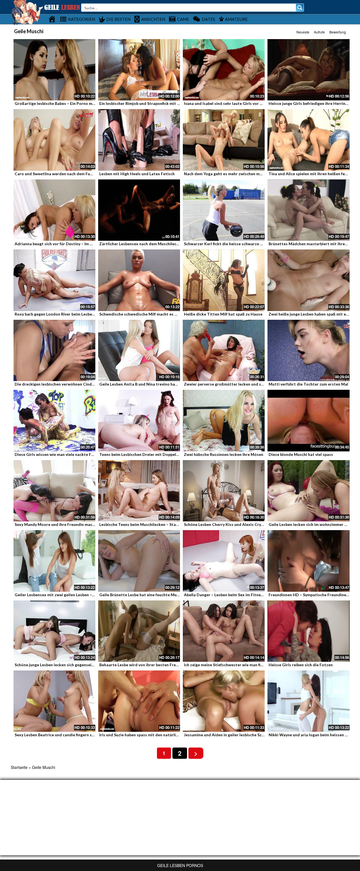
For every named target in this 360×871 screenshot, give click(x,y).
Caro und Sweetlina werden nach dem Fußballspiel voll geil (69, 173)
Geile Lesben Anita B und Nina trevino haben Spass (146, 384)
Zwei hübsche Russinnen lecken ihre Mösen (223, 454)
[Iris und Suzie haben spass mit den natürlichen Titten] (139, 701)
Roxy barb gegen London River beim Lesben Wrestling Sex (68, 314)
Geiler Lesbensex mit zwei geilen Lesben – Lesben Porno (66, 594)
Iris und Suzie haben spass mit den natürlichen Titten (148, 734)
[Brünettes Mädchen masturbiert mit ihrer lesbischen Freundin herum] (308, 210)
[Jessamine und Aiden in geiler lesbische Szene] (224, 701)
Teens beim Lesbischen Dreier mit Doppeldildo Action (149, 454)
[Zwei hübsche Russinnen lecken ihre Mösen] (224, 420)
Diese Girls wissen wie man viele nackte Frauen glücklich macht (73, 454)
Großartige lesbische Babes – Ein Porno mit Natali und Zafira (71, 103)
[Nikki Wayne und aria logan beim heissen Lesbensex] (308, 701)
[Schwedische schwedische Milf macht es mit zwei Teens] (139, 280)
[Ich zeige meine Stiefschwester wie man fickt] (224, 631)
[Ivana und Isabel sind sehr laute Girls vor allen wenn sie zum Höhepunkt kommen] (224, 69)
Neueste (302, 32)
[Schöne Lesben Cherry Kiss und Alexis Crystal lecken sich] (224, 490)
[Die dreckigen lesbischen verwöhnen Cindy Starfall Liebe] (54, 350)
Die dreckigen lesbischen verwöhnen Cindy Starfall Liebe (67, 384)
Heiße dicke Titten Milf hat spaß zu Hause (223, 314)
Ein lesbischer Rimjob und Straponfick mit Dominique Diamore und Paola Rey (170, 103)
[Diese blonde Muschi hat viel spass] (308, 420)
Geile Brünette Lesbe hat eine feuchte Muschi (141, 594)
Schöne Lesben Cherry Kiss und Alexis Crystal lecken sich (236, 524)
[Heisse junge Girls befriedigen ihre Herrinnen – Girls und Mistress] (308, 69)
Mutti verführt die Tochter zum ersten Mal (308, 384)
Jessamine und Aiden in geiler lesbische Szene (226, 734)
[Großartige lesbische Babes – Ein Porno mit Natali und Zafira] (54, 69)
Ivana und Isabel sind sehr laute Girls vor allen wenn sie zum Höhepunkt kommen (258, 103)
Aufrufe (319, 32)
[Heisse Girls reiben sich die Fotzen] (308, 631)
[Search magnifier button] (300, 8)
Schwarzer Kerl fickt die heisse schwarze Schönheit (231, 243)
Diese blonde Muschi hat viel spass (301, 454)
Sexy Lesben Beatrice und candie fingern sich (56, 734)
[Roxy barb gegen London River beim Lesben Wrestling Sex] (54, 280)
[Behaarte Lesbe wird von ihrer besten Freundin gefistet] (139, 631)
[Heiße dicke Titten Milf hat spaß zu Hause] (224, 280)
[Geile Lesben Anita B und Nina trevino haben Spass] (139, 350)
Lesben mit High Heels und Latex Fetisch (137, 173)
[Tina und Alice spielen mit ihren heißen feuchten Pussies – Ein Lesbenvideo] (308, 139)
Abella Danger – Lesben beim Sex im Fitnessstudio (230, 594)
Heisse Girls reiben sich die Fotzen (301, 664)
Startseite (19, 767)
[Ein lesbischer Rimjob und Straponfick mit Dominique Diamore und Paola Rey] (139, 69)
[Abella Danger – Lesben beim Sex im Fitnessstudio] (224, 560)
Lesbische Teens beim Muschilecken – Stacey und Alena (150, 524)
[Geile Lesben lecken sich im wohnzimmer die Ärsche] (308, 490)
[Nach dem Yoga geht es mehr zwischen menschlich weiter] (224, 139)
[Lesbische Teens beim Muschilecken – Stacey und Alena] (139, 490)
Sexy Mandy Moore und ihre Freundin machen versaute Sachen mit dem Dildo (86, 524)
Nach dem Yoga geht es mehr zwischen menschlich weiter (237, 173)
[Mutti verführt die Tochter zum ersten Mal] (308, 350)
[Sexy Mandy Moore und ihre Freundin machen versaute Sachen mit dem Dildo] (54, 490)
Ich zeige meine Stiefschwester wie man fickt (225, 664)
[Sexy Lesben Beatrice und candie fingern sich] (54, 701)
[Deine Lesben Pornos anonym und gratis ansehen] (27, 12)
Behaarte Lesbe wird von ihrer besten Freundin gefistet (150, 664)
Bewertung (337, 32)
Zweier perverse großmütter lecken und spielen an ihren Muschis (244, 384)
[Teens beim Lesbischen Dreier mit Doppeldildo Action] (139, 420)
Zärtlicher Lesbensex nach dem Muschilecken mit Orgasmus (154, 243)
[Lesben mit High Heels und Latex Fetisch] (139, 139)
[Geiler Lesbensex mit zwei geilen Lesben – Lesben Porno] (54, 560)
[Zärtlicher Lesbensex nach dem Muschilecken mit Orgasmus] (139, 210)
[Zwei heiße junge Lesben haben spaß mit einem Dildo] (308, 280)
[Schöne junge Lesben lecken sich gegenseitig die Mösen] (54, 631)
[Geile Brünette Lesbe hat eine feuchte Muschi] (139, 560)
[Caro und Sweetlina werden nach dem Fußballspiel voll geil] (54, 139)
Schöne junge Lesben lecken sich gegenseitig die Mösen (66, 664)
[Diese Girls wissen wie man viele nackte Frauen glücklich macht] (54, 420)
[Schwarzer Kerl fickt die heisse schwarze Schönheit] (224, 210)
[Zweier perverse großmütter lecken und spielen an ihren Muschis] (224, 350)
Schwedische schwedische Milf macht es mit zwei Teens (150, 314)
